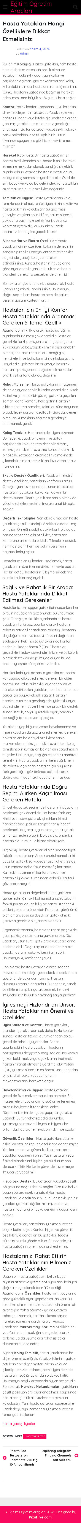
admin (24, 53)
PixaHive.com (40, 1517)
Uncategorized (34, 1436)
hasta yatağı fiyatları (19, 1424)
